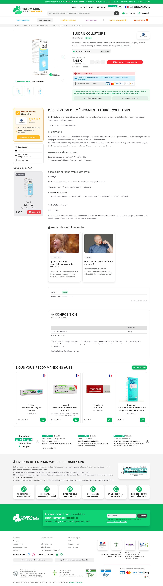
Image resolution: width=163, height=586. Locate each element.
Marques (91, 7)
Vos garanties (18, 544)
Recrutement (73, 547)
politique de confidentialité (117, 522)
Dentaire (88, 257)
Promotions (139, 20)
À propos (74, 7)
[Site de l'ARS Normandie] (143, 545)
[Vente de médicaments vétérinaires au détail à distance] (105, 573)
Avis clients (17, 550)
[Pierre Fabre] (143, 35)
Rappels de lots (74, 544)
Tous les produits (139, 367)
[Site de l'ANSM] (130, 545)
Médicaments (45, 20)
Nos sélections (46, 541)
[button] (62, 80)
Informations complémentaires (25, 155)
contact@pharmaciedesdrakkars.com (71, 576)
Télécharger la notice (94, 98)
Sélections (101, 7)
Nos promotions (47, 538)
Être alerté (126, 62)
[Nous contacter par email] (57, 554)
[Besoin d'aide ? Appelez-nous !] (61, 554)
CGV (69, 541)
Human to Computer (75, 582)
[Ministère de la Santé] (102, 545)
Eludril (88, 38)
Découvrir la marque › (28, 137)
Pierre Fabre (77, 38)
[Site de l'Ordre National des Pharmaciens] (116, 545)
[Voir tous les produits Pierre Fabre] (21, 121)
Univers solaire (118, 20)
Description (22, 147)
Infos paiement (46, 544)
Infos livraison (46, 547)
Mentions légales (74, 538)
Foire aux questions (20, 547)
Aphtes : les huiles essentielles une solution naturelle (62, 264)
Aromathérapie (55, 257)
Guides (82, 7)
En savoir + (126, 46)
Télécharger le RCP (131, 98)
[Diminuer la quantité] (92, 62)
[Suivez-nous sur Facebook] (28, 554)
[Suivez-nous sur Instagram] (33, 554)
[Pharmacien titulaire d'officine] (90, 573)
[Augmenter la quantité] (102, 62)
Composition (23, 160)
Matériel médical (68, 20)
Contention (91, 20)
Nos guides (17, 541)
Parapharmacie (23, 20)
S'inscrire (142, 516)
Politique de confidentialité (50, 550)
